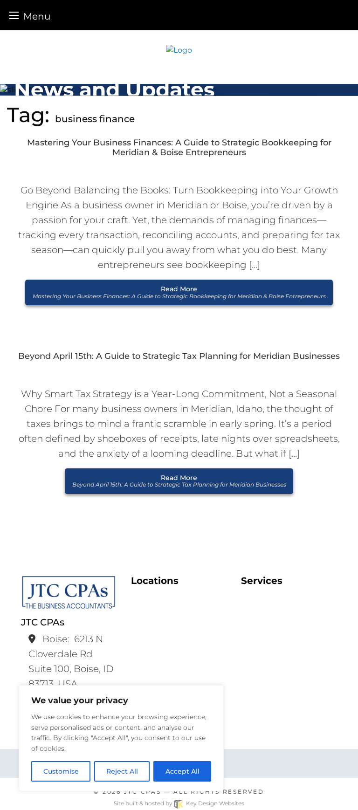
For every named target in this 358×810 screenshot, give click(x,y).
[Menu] (14, 15)
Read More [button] (179, 292)
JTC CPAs (142, 791)
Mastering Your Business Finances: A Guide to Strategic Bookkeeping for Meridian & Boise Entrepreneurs (179, 148)
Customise (61, 771)
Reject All (122, 771)
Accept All (182, 771)
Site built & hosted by (179, 803)
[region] (121, 738)
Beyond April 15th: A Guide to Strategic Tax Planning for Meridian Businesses (179, 356)
